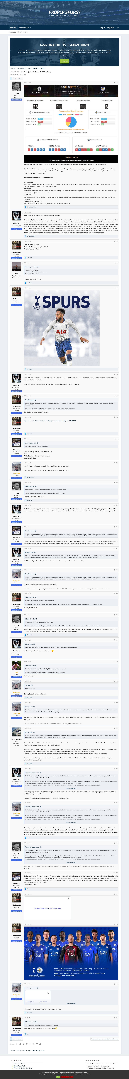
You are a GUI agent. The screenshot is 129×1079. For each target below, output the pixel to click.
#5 (117, 288)
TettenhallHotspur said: (32, 773)
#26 (117, 872)
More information (65, 1076)
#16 (117, 593)
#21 (117, 702)
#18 (117, 640)
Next (19, 78)
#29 (117, 984)
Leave (71, 1076)
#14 (117, 548)
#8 (117, 417)
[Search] (118, 27)
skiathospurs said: (30, 267)
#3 (117, 241)
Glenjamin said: (30, 486)
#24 (117, 802)
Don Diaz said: (29, 400)
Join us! (64, 61)
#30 (117, 1018)
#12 (117, 505)
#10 (117, 462)
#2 (117, 212)
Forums (13, 28)
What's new (24, 28)
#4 (117, 263)
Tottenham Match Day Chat (23, 1068)
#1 (117, 82)
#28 (117, 924)
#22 (117, 728)
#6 (117, 374)
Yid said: (28, 685)
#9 (117, 439)
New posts (12, 32)
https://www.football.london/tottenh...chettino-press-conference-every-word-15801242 (50, 421)
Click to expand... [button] (71, 788)
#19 (117, 661)
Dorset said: (29, 644)
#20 (117, 681)
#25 (117, 843)
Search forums (22, 32)
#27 (117, 894)
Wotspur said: (29, 552)
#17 (117, 615)
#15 (117, 570)
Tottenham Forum (20, 1064)
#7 (117, 396)
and (31, 207)
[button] (30, 27)
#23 (117, 768)
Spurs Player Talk (19, 1066)
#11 (117, 482)
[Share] (115, 82)
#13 (117, 527)
